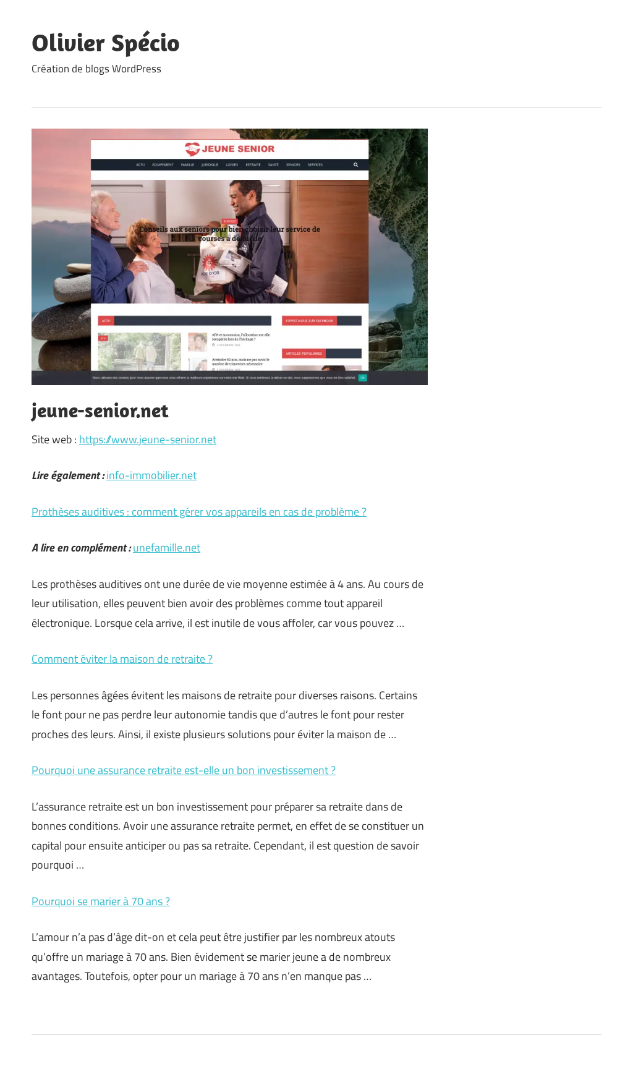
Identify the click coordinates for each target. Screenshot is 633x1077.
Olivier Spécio (106, 42)
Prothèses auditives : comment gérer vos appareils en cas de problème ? (199, 511)
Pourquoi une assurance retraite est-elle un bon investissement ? (184, 770)
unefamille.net (166, 547)
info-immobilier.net (151, 475)
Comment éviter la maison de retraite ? (122, 658)
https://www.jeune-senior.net (147, 439)
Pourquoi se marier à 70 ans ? (101, 901)
